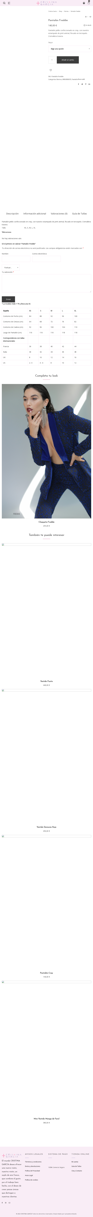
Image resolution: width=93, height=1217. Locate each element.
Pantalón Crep (46, 973)
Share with (81, 79)
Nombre (5, 254)
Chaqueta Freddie (46, 522)
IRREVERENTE (66, 79)
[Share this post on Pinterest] (86, 84)
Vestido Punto (46, 681)
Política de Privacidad (32, 1171)
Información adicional (34, 213)
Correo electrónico (39, 254)
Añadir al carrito (68, 60)
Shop (60, 11)
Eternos (66, 11)
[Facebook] (2, 1203)
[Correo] (9, 1203)
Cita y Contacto (77, 1171)
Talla (50, 43)
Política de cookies (31, 1180)
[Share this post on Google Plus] (89, 84)
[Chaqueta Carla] (86, 16)
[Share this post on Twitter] (82, 84)
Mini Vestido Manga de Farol (46, 1119)
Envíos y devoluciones (32, 1166)
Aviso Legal (29, 1175)
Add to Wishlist (50, 70)
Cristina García (52, 11)
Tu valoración (8, 272)
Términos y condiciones (33, 1162)
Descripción (12, 213)
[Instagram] (5, 1203)
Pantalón (75, 79)
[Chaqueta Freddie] (90, 16)
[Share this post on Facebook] (78, 84)
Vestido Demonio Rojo (46, 827)
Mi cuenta (75, 1162)
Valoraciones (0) (59, 213)
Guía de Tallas (79, 213)
